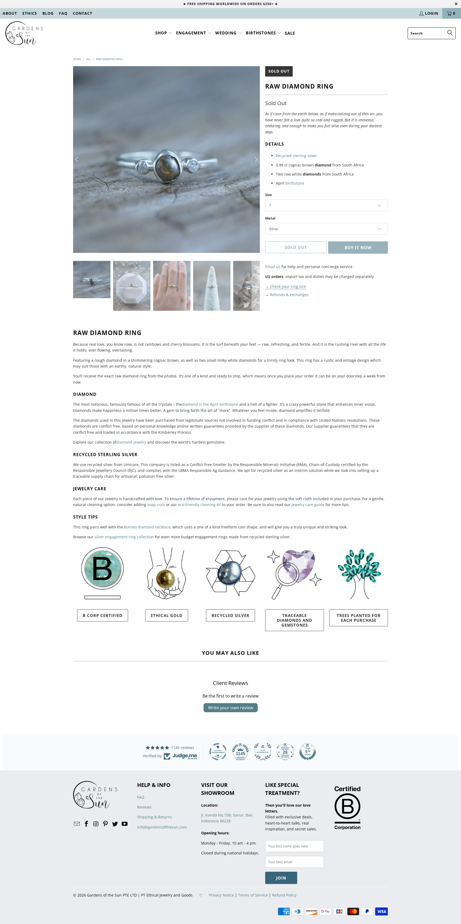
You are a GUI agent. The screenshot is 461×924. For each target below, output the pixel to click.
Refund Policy (284, 895)
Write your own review (230, 708)
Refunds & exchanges (289, 294)
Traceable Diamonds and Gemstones (294, 620)
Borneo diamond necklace (147, 526)
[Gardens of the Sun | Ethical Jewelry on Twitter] (115, 824)
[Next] (256, 159)
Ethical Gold (166, 615)
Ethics (29, 13)
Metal (270, 218)
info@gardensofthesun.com (162, 827)
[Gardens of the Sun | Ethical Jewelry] (24, 33)
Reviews (144, 807)
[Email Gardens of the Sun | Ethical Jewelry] (77, 824)
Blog (48, 13)
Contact (82, 13)
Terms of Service (253, 895)
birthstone (294, 183)
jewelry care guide (307, 504)
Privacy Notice (221, 895)
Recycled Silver (230, 615)
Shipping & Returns (154, 816)
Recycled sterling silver (296, 155)
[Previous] (77, 159)
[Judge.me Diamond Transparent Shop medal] (217, 751)
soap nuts (156, 504)
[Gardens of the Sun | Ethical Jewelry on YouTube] (125, 824)
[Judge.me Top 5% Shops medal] (307, 751)
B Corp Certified (102, 615)
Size (268, 194)
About (10, 13)
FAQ (63, 13)
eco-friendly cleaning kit (199, 504)
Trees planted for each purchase (359, 618)
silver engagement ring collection (124, 536)
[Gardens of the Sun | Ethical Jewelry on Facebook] (87, 824)
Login (431, 13)
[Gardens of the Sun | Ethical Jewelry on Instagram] (96, 824)
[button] (164, 33)
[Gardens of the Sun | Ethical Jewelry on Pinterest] (106, 824)
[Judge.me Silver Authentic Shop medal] (262, 751)
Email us (272, 266)
